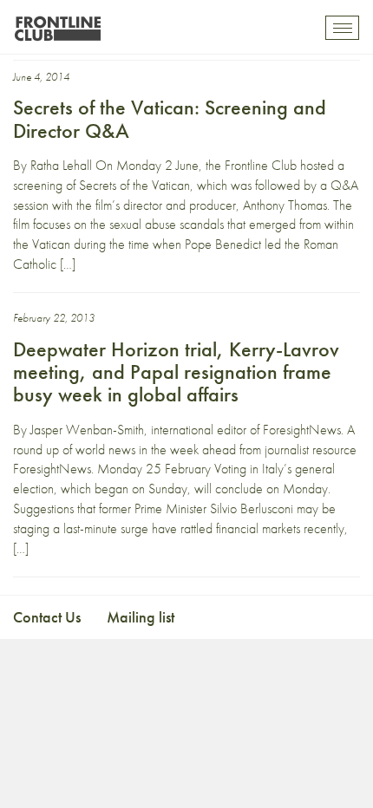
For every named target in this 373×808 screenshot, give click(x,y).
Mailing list (140, 617)
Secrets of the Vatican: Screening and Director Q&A (169, 118)
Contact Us (47, 617)
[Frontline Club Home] (57, 24)
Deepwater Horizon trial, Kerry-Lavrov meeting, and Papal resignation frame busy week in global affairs (176, 372)
